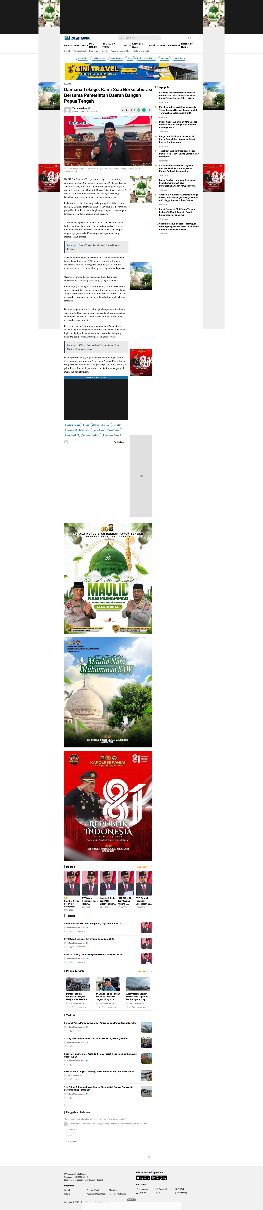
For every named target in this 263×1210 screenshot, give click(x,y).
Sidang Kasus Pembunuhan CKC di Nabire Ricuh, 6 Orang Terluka (96, 1175)
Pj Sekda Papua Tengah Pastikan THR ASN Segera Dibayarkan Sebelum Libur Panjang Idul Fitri (108, 1133)
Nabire (130, 58)
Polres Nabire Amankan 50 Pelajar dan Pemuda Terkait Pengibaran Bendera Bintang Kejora (178, 166)
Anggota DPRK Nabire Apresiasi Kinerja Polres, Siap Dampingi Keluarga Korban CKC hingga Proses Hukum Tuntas (178, 238)
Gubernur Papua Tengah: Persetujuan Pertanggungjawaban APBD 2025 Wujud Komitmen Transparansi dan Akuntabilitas (179, 268)
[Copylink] (144, 151)
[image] (146, 1026)
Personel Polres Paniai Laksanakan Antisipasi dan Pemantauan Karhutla (100, 1160)
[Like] (123, 151)
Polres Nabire (179, 58)
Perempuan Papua (111, 568)
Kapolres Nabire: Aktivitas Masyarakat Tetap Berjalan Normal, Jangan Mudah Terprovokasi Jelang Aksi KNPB (178, 151)
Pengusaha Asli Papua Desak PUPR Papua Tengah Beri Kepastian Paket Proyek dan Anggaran (177, 180)
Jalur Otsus (99, 563)
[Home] (189, 38)
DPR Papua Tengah (100, 558)
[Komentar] (130, 151)
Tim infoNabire (79, 149)
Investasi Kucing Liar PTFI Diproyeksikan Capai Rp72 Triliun (93, 1053)
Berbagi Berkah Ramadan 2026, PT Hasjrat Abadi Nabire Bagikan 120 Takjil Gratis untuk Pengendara (76, 1133)
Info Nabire (83, 58)
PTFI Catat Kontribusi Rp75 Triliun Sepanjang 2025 (89, 1038)
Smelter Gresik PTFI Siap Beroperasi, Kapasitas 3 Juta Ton (93, 1022)
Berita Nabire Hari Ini (146, 58)
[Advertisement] (131, 19)
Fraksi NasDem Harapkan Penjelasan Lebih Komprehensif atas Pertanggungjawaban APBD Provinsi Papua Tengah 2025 (177, 224)
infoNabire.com (98, 58)
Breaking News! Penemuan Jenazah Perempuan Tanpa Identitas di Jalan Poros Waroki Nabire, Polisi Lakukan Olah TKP (177, 136)
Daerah (68, 125)
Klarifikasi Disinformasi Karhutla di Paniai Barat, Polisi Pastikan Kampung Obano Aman (100, 1192)
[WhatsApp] (138, 151)
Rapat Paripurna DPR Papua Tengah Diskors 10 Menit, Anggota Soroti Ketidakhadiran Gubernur (177, 253)
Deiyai (86, 558)
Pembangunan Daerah (91, 568)
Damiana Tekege (72, 558)
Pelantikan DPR (72, 568)
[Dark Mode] (197, 38)
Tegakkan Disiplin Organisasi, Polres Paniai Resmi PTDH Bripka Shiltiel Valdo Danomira (179, 195)
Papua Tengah (116, 58)
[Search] (121, 38)
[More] (149, 151)
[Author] (67, 151)
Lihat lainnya (142, 924)
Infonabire (164, 58)
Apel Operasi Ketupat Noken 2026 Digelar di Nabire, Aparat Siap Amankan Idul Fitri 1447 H (138, 1133)
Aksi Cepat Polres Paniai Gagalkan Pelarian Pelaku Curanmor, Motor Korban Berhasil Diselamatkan (176, 209)
